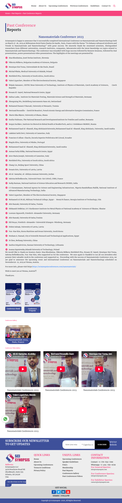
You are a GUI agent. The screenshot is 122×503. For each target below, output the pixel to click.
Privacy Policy (39, 470)
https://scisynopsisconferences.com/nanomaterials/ (54, 267)
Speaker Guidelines (70, 462)
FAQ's (64, 465)
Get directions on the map (17, 482)
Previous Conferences (79, 6)
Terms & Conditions (42, 468)
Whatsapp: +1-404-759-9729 (103, 465)
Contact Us (106, 6)
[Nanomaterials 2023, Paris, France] (18, 334)
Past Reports (16, 13)
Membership (67, 468)
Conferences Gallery (70, 473)
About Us (42, 6)
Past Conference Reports (32, 13)
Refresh (113, 444)
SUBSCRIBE (102, 445)
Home (33, 6)
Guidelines (94, 6)
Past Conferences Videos (72, 476)
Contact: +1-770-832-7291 (102, 462)
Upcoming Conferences (58, 6)
